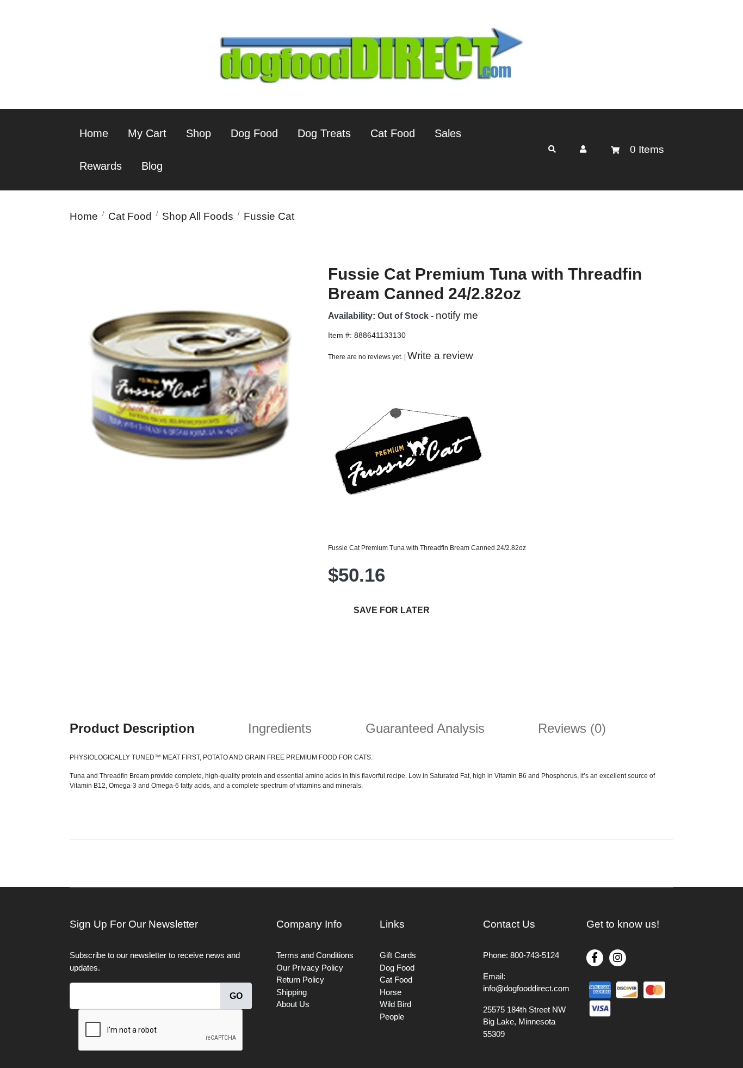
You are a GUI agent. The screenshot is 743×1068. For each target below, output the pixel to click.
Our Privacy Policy (309, 967)
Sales (448, 133)
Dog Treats (324, 133)
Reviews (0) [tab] (572, 728)
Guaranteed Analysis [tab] (425, 728)
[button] (583, 149)
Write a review (440, 355)
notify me (457, 315)
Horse (390, 992)
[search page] (552, 149)
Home (93, 133)
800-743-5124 (534, 955)
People (392, 1016)
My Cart (147, 133)
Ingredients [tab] (280, 728)
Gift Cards (398, 955)
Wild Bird (395, 1004)
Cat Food (392, 133)
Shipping (291, 992)
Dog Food (254, 133)
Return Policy (300, 979)
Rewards (100, 166)
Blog (152, 166)
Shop (198, 133)
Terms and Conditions (315, 955)
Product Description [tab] (132, 728)
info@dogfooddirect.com (526, 988)
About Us (292, 1004)
